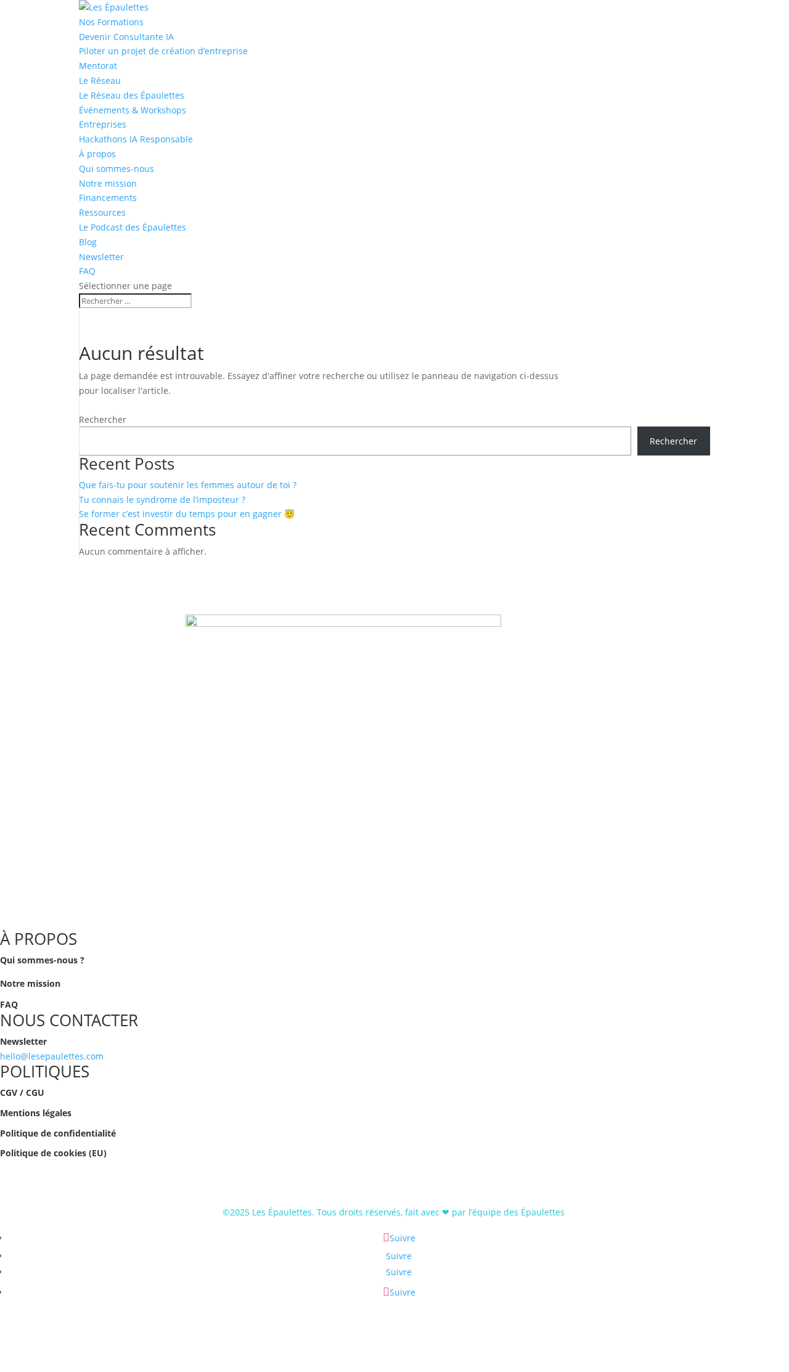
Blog (88, 242)
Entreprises (102, 124)
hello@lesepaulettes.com (52, 1056)
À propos (97, 154)
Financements (108, 197)
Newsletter (101, 257)
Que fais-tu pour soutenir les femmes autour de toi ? (187, 485)
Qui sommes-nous (116, 168)
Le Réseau (100, 80)
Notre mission (108, 183)
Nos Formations (111, 22)
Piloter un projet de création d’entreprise (163, 51)
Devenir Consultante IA (126, 37)
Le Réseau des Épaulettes (131, 95)
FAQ (87, 271)
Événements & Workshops (132, 110)
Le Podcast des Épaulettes (132, 227)
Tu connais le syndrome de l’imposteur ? (162, 499)
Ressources (102, 212)
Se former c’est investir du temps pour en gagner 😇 (187, 514)
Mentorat (98, 65)
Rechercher (102, 419)
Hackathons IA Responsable (136, 139)
